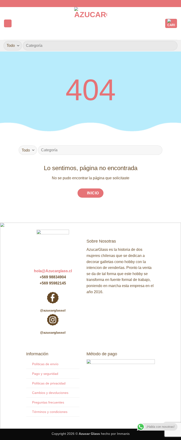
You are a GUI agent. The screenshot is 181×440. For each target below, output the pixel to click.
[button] (8, 23)
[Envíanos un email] (95, 3)
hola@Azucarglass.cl (53, 271)
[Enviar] (172, 45)
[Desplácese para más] (90, 121)
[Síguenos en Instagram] (90, 3)
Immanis (123, 434)
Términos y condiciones (49, 412)
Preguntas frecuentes (48, 402)
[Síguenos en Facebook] (86, 3)
